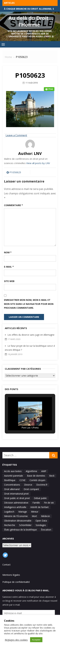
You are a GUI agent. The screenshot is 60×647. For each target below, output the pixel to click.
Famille (36, 502)
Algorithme (31, 471)
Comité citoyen (37, 480)
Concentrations (12, 484)
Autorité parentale (13, 475)
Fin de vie (49, 502)
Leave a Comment (16, 135)
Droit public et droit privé (17, 498)
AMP (43, 471)
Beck (51, 475)
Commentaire (13, 205)
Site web (9, 281)
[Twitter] (5, 555)
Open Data (41, 520)
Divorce (28, 484)
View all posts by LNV (38, 163)
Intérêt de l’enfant (39, 507)
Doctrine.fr (41, 484)
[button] (23, 421)
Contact (6, 564)
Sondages (41, 525)
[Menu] (3, 44)
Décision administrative (16, 502)
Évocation (46, 529)
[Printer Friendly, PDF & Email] (49, 89)
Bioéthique (9, 480)
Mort (34, 516)
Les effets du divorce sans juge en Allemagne (31, 334)
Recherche (9, 525)
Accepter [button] (36, 639)
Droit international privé (16, 493)
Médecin (45, 516)
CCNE (22, 480)
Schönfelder (25, 525)
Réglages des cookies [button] (16, 639)
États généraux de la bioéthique (20, 529)
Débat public (40, 498)
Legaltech (9, 511)
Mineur (34, 511)
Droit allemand (12, 489)
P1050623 (15, 172)
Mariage (22, 511)
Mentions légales (11, 574)
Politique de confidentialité (16, 581)
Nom (8, 252)
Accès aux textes (13, 471)
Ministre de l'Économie (16, 516)
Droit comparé (31, 489)
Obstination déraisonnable (17, 520)
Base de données (36, 475)
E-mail (9, 266)
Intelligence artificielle (15, 507)
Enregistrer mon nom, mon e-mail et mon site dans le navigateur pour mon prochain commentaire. (28, 303)
